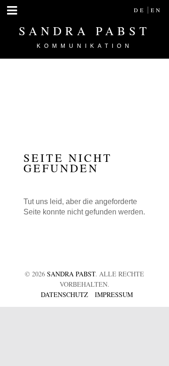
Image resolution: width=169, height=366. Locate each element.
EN (156, 10)
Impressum (114, 294)
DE (139, 10)
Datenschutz (64, 294)
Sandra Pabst (84, 36)
